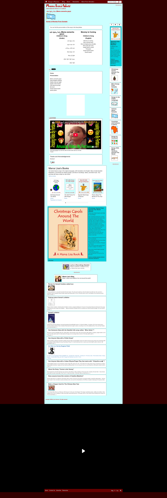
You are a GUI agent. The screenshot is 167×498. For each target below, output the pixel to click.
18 (84, 202)
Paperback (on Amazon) (56, 200)
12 (77, 202)
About (46, 490)
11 (76, 202)
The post (49, 358)
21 (87, 202)
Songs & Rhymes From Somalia (56, 21)
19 (85, 202)
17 (83, 202)
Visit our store (52, 176)
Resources (65, 490)
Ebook (51, 198)
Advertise (58, 490)
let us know (55, 150)
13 (78, 202)
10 (75, 202)
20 (86, 202)
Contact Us (52, 490)
